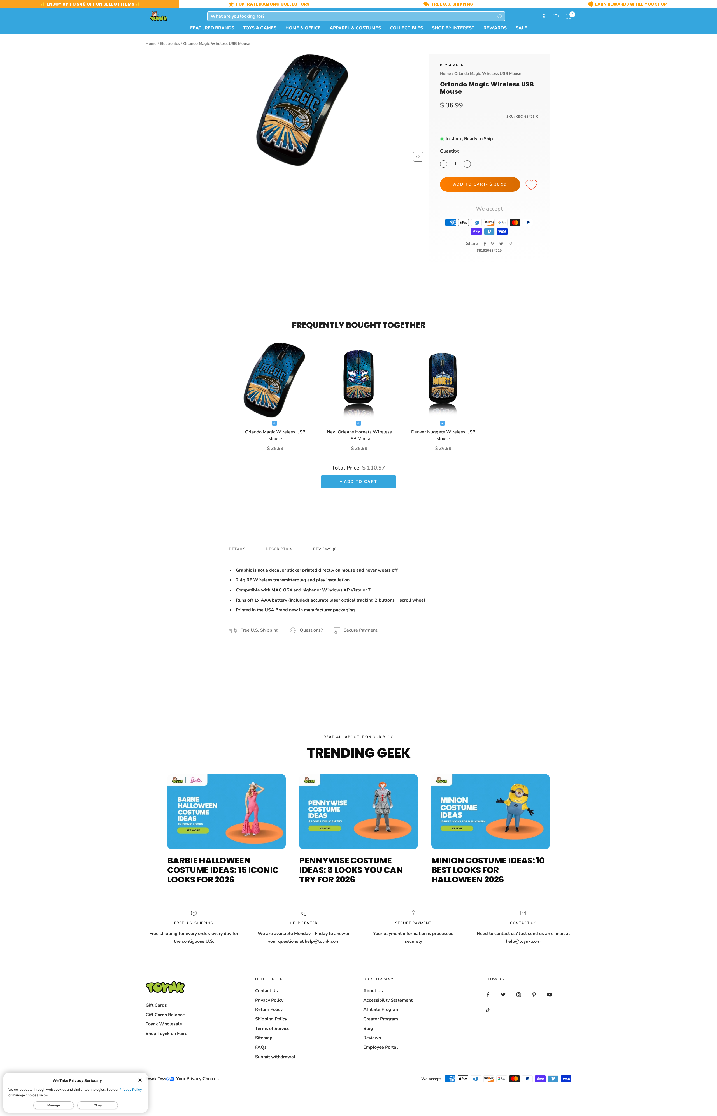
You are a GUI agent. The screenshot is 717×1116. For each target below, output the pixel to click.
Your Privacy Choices (197, 1079)
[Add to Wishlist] (532, 185)
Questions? (311, 630)
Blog (368, 1028)
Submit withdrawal (275, 1057)
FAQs (261, 1047)
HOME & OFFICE (303, 28)
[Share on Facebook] (485, 244)
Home (151, 43)
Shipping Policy (271, 1019)
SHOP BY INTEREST (453, 28)
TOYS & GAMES (259, 28)
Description (279, 549)
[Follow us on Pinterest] (534, 994)
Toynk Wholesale (164, 1024)
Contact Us (266, 991)
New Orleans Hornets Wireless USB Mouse (359, 435)
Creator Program (380, 1019)
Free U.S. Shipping (259, 630)
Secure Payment (360, 630)
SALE (521, 28)
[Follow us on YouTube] (549, 994)
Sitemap (264, 1038)
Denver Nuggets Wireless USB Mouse (443, 435)
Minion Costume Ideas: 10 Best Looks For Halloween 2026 (488, 870)
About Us (373, 991)
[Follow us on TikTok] (488, 1010)
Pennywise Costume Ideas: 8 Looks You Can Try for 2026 (351, 870)
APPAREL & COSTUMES (355, 28)
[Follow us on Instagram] (519, 994)
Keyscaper (452, 65)
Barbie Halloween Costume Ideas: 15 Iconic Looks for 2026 (223, 870)
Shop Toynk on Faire (166, 1033)
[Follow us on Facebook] (488, 994)
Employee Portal (380, 1047)
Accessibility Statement (388, 1000)
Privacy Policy (269, 1000)
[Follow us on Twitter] (503, 994)
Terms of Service (272, 1028)
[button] (568, 16)
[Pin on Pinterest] (492, 244)
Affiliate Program (381, 1009)
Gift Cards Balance (165, 1015)
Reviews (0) (325, 549)
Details (237, 549)
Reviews (372, 1038)
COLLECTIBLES (406, 28)
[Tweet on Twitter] (501, 244)
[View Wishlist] (556, 16)
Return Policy (269, 1009)
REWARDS (495, 28)
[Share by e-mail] (510, 244)
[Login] (543, 16)
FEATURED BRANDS (212, 28)
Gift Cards (156, 1005)
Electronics (170, 43)
